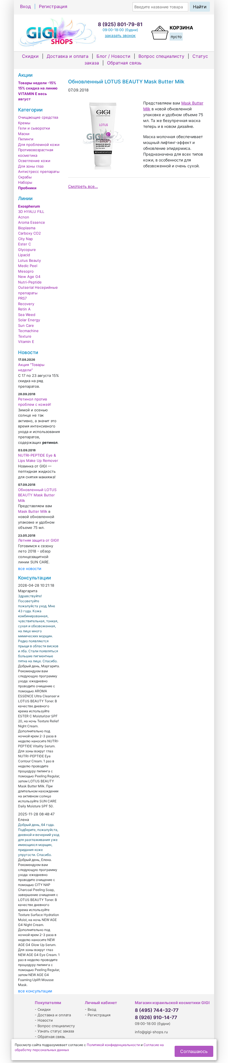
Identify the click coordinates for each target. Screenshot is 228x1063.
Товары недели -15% (37, 83)
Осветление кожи (34, 160)
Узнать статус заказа (56, 1031)
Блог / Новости (113, 56)
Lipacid (24, 255)
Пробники (27, 188)
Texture (24, 336)
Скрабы (25, 177)
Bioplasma (26, 228)
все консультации (35, 991)
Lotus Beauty (29, 260)
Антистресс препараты (39, 171)
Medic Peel (27, 265)
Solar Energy (29, 320)
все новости (29, 568)
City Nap (25, 239)
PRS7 (22, 298)
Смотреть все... (83, 186)
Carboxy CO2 (29, 233)
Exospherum (29, 206)
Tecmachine (28, 330)
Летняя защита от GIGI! (38, 540)
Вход (25, 6)
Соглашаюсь (194, 1051)
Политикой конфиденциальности (113, 1045)
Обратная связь (124, 63)
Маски (23, 133)
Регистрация (53, 6)
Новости (45, 1020)
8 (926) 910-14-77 (156, 1017)
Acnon (23, 217)
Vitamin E (26, 341)
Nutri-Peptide (30, 282)
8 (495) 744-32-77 (157, 1010)
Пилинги (25, 139)
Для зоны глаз (30, 166)
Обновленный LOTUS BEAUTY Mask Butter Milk (37, 495)
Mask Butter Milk (32, 511)
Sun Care (26, 325)
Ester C (24, 244)
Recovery (26, 304)
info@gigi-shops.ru (151, 1032)
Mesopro (26, 271)
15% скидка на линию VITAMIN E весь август (38, 93)
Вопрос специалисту (161, 56)
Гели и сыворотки (34, 128)
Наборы (25, 182)
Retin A (24, 309)
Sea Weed (26, 314)
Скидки (30, 56)
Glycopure (27, 249)
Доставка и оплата (67, 56)
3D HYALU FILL (31, 211)
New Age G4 (29, 276)
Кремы (24, 123)
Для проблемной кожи (39, 144)
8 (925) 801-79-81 (120, 24)
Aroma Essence (31, 222)
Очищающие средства (38, 117)
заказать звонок (120, 35)
